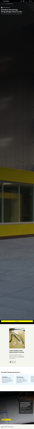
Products (4, 3)
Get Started (17, 321)
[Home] (6, 1)
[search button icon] (26, 1)
